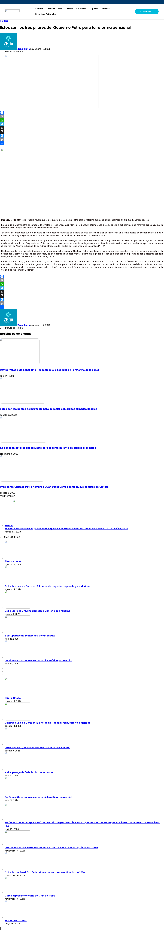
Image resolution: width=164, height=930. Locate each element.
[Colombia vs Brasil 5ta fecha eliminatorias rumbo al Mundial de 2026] (14, 869)
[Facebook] (82, 113)
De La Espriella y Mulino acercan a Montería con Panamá (37, 611)
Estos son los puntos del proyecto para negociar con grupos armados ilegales (48, 408)
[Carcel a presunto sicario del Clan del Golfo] (18, 892)
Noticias (105, 9)
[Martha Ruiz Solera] (18, 917)
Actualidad (81, 9)
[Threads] (82, 132)
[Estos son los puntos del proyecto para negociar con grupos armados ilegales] (22, 402)
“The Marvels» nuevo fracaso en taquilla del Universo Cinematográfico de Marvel (51, 847)
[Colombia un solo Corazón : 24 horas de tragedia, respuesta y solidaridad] (18, 583)
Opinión (94, 9)
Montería (39, 9)
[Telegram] (82, 124)
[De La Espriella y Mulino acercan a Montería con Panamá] (18, 607)
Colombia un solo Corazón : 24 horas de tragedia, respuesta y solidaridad (48, 586)
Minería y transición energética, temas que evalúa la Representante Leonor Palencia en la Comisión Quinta (66, 528)
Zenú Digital (23, 49)
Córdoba (51, 9)
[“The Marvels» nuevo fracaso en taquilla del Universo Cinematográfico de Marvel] (18, 844)
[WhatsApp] (82, 120)
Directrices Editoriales (45, 14)
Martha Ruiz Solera (16, 920)
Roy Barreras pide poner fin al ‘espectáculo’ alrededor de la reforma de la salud (49, 369)
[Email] (82, 116)
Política (4, 21)
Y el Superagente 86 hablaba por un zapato (30, 635)
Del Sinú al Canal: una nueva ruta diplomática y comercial (38, 660)
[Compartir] (82, 143)
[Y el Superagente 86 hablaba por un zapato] (18, 632)
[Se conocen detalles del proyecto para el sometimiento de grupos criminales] (23, 441)
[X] (82, 128)
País (60, 9)
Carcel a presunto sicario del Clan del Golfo (30, 895)
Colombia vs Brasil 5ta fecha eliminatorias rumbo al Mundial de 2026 (45, 872)
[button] (81, 8)
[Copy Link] (82, 139)
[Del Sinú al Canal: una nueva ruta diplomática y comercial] (18, 657)
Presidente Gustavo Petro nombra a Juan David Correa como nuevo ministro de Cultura (54, 486)
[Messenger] (82, 135)
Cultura (69, 9)
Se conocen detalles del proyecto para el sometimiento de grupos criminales (48, 447)
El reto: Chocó (13, 561)
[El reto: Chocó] (18, 558)
